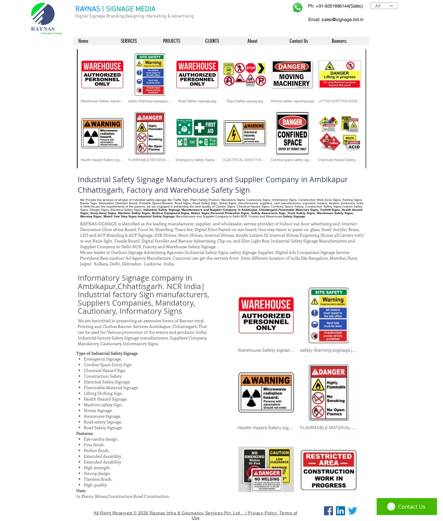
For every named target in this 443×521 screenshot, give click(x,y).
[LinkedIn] (340, 510)
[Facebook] (328, 510)
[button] (221, 108)
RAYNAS (87, 9)
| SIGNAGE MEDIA (129, 9)
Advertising (182, 16)
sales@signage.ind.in (342, 19)
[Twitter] (352, 510)
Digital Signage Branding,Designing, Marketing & (123, 16)
